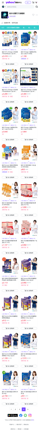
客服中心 (11, 424)
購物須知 (26, 424)
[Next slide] (17, 38)
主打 (2, 27)
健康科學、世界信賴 (11, 23)
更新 (32, 420)
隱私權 (19, 429)
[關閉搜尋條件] (5, 7)
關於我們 (19, 424)
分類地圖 (26, 429)
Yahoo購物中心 (14, 2)
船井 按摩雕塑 (30, 27)
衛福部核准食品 (36, 27)
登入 (28, 2)
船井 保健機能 (25, 27)
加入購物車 (11, 64)
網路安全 (13, 429)
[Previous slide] (2, 38)
